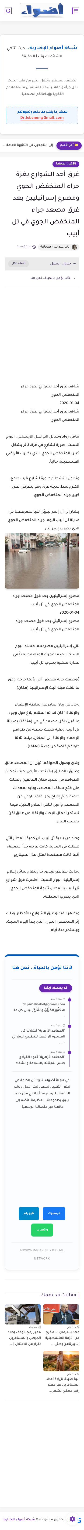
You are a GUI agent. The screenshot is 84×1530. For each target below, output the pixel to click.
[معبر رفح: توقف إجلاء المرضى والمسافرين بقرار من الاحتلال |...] (23, 1314)
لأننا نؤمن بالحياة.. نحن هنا (50, 278)
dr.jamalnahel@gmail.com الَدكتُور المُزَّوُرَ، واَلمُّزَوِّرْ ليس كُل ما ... (39, 1010)
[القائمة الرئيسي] (75, 10)
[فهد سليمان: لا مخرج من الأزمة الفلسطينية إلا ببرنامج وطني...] (61, 1314)
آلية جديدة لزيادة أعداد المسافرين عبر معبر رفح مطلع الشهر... (62, 1385)
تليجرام (29, 1213)
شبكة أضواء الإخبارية (19, 1520)
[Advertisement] (42, 340)
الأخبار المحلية (66, 164)
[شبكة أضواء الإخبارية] (42, 11)
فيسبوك (54, 1213)
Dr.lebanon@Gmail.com (42, 118)
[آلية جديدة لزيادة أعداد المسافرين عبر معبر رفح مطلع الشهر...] (61, 1361)
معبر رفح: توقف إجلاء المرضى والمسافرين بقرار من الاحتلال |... (24, 1338)
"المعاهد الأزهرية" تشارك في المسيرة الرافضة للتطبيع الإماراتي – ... (38, 1037)
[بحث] (8, 10)
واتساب (42, 1230)
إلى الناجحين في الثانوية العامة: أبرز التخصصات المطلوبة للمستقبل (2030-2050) (27, 145)
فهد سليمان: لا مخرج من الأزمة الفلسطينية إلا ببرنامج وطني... (62, 1338)
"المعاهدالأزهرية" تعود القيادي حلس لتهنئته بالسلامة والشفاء (40, 1060)
